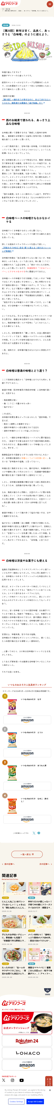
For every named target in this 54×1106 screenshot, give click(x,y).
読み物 (8, 9)
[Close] (50, 1090)
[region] (27, 1096)
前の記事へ (10, 864)
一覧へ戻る (25, 854)
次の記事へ (44, 864)
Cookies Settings (16, 1101)
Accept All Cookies (35, 1101)
